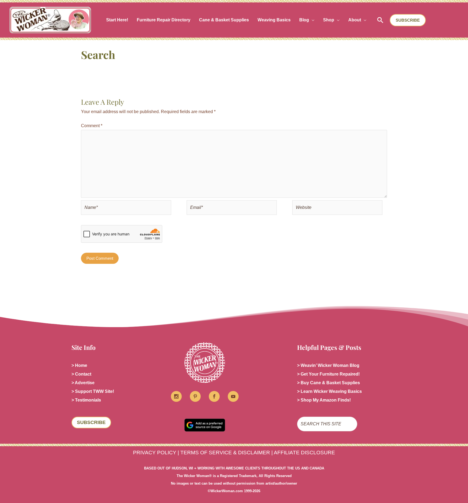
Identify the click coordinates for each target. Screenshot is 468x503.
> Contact (81, 374)
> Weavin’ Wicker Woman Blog (328, 365)
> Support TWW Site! (93, 391)
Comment (91, 125)
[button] (311, 20)
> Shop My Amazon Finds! (324, 400)
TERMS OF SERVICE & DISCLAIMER (225, 452)
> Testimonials (86, 400)
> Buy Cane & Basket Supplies (328, 382)
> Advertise (83, 382)
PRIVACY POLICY (154, 452)
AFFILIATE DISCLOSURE (304, 452)
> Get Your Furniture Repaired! (328, 374)
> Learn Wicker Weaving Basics (329, 391)
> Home (79, 365)
